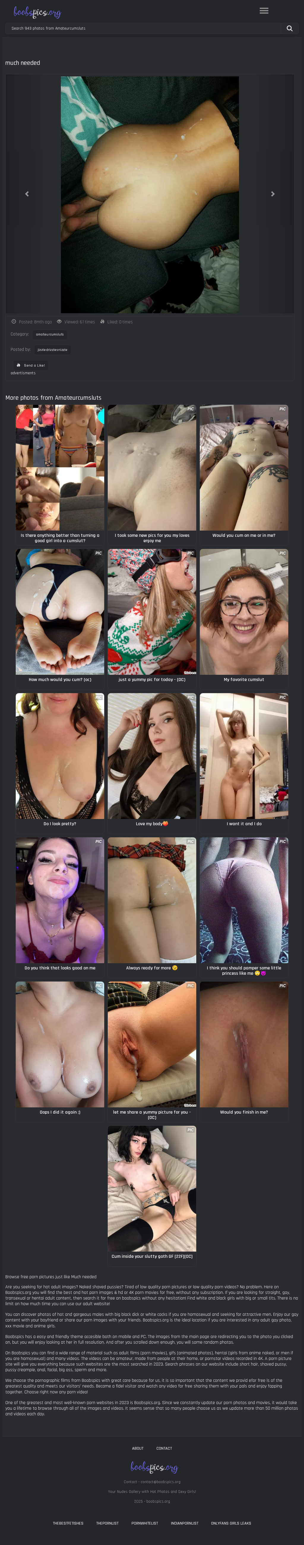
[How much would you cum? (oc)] (60, 612)
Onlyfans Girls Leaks (231, 1523)
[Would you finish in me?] (244, 1044)
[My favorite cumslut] (244, 612)
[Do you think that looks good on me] (60, 900)
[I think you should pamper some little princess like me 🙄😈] (244, 900)
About (137, 1448)
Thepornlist (107, 1523)
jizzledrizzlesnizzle (53, 350)
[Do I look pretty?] (60, 756)
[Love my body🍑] (152, 756)
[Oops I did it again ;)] (60, 1044)
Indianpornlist (184, 1523)
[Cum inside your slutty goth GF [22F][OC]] (152, 1189)
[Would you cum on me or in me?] (244, 468)
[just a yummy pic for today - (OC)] (152, 612)
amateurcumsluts (50, 334)
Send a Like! (34, 365)
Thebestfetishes (68, 1523)
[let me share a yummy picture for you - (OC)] (152, 1044)
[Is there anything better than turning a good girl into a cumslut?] (60, 468)
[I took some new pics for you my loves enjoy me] (152, 468)
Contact (164, 1448)
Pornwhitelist (145, 1523)
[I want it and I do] (244, 756)
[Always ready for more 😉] (152, 900)
